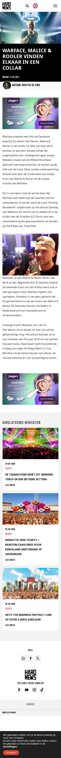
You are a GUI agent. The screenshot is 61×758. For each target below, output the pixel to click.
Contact (30, 704)
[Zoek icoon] (27, 6)
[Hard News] (6, 5)
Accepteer (11, 752)
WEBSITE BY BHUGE (9, 712)
